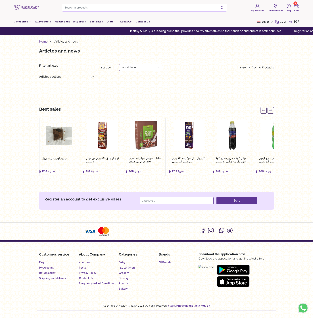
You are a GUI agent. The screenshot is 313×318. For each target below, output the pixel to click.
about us (84, 262)
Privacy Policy (87, 272)
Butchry (124, 278)
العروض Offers (127, 267)
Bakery (123, 288)
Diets (110, 21)
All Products (43, 21)
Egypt (265, 21)
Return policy (47, 272)
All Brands (165, 262)
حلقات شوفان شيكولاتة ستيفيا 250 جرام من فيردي (145, 160)
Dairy (122, 262)
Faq (41, 262)
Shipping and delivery (52, 278)
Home (43, 41)
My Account (46, 267)
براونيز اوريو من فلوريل (55, 158)
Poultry (123, 283)
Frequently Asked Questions (96, 283)
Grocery (124, 272)
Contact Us (143, 21)
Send (236, 200)
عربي (283, 21)
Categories (21, 21)
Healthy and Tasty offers (70, 21)
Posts (82, 267)
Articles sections (50, 76)
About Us (126, 21)
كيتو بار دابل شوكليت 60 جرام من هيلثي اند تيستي (188, 160)
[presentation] (263, 110)
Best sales (96, 21)
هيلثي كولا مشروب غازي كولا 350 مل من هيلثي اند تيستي (231, 160)
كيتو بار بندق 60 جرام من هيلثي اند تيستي (102, 160)
